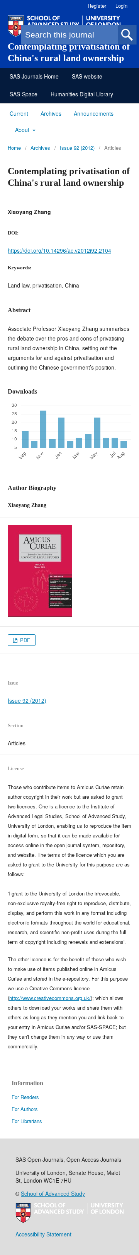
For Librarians (27, 1121)
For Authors (25, 1109)
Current (19, 113)
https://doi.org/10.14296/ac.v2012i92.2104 (59, 250)
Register (97, 5)
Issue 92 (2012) (77, 147)
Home (14, 147)
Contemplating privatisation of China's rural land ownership (69, 52)
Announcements (94, 113)
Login (121, 5)
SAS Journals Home (34, 76)
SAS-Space (23, 94)
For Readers (25, 1097)
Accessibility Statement (43, 1234)
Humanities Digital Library (82, 94)
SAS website (87, 76)
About (23, 130)
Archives (51, 113)
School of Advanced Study (53, 1193)
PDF (24, 640)
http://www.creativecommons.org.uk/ (50, 998)
